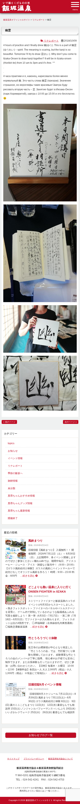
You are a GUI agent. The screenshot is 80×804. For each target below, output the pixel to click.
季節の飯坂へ (15, 473)
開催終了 (13, 518)
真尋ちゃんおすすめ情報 (21, 495)
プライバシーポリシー (34, 759)
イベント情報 (15, 458)
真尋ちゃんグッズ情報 (20, 503)
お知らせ (13, 450)
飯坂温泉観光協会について (60, 759)
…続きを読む (26, 575)
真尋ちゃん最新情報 (19, 510)
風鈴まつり (35, 540)
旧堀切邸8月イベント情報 (45, 684)
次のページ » (71, 422)
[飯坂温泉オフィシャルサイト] (16, 10)
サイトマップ (13, 759)
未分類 (11, 488)
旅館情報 (13, 480)
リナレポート (51, 40)
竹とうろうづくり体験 (42, 638)
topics (11, 443)
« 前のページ (9, 422)
